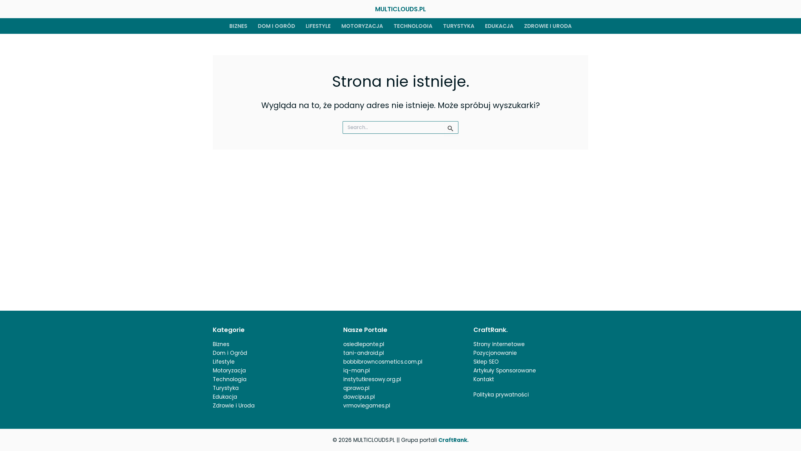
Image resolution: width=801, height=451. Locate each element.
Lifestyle (318, 26)
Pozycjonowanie (495, 353)
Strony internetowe (499, 344)
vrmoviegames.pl (366, 405)
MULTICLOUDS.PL (400, 9)
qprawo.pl (356, 388)
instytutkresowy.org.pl (372, 379)
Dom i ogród (276, 26)
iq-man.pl (356, 370)
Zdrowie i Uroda (234, 405)
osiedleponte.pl (363, 344)
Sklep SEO (486, 361)
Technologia (413, 26)
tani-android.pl (363, 353)
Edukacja (499, 26)
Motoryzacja (362, 26)
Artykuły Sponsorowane (504, 370)
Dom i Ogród (230, 353)
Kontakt (483, 379)
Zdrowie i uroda (548, 26)
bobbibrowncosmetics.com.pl (382, 361)
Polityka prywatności (501, 394)
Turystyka (458, 26)
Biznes (238, 26)
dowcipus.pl (359, 397)
